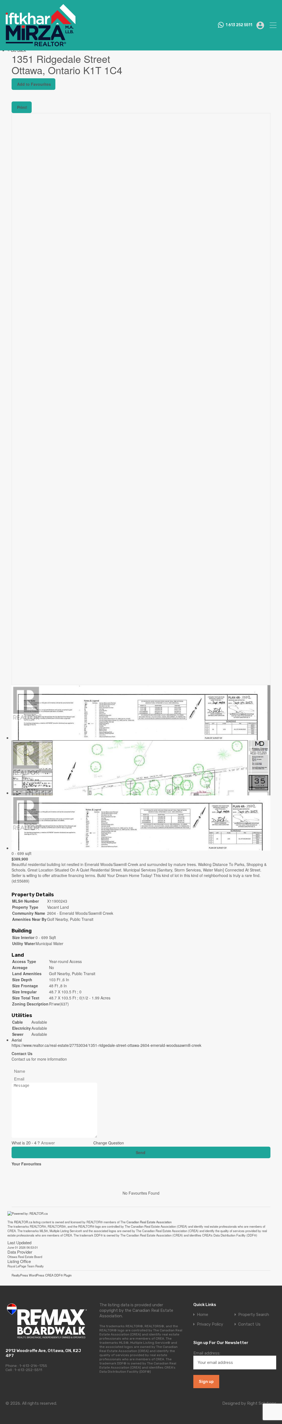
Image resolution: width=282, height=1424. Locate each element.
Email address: (206, 1353)
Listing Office (19, 1261)
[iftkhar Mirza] (40, 43)
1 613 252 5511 (239, 25)
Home (202, 1315)
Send (141, 1152)
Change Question (109, 1143)
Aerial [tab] (17, 1040)
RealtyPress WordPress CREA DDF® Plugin (42, 1275)
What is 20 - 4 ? (26, 1143)
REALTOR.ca (23, 1222)
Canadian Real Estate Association (149, 1222)
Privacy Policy (210, 1324)
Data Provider (19, 1252)
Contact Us (249, 1324)
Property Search (253, 1315)
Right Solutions (261, 1403)
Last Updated (19, 1242)
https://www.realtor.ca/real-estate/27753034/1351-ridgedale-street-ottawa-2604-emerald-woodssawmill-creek (106, 1045)
